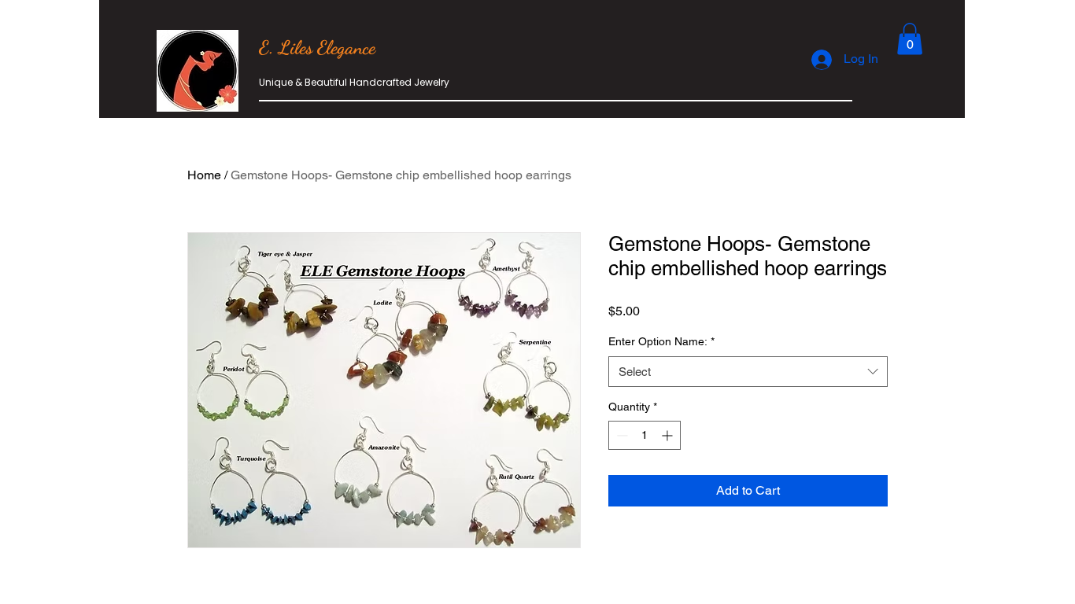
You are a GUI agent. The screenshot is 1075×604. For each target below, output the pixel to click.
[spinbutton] (644, 435)
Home (204, 175)
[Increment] (668, 435)
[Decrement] (620, 435)
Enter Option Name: (661, 341)
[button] (909, 39)
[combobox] (748, 371)
